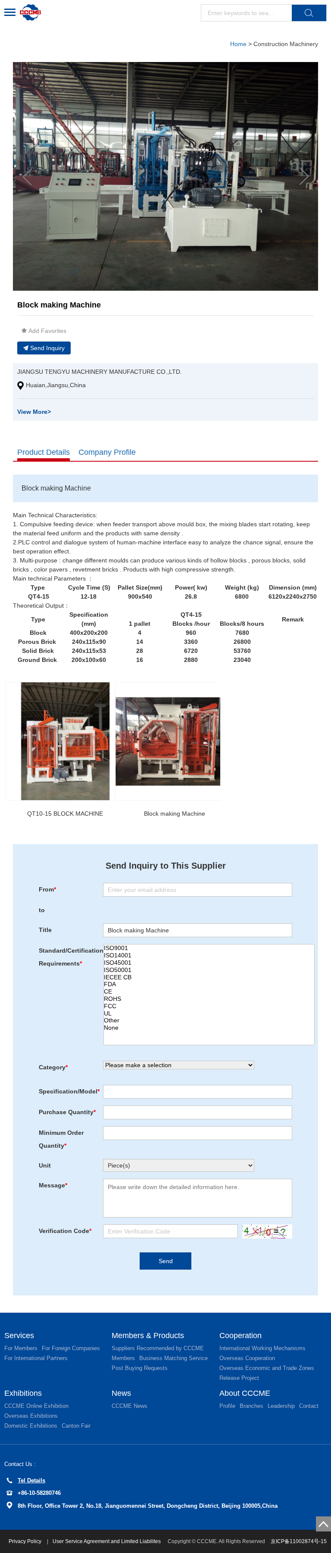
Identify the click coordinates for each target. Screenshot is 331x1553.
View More (34, 411)
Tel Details (31, 1480)
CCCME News (129, 1406)
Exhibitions (23, 1393)
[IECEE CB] (209, 977)
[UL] (209, 1013)
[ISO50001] (209, 970)
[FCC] (209, 1006)
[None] (209, 1027)
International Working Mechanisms (262, 1348)
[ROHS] (209, 999)
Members (123, 1358)
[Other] (209, 1020)
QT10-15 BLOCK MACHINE (65, 813)
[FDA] (209, 984)
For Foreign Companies (71, 1348)
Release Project (239, 1378)
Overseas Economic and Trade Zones (266, 1368)
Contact (309, 1406)
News (121, 1393)
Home (238, 43)
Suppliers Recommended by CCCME (158, 1348)
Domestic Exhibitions (30, 1426)
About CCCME (244, 1393)
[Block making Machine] (174, 741)
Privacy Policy (26, 1541)
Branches (251, 1406)
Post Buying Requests (140, 1368)
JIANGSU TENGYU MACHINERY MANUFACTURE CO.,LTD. (99, 371)
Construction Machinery (285, 43)
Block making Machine (174, 813)
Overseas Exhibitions (31, 1416)
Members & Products (148, 1335)
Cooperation (240, 1335)
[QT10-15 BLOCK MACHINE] (65, 741)
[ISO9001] (209, 948)
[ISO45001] (209, 962)
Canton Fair (76, 1426)
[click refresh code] (265, 1231)
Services (19, 1335)
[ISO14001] (209, 955)
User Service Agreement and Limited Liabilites (107, 1541)
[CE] (209, 991)
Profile (227, 1406)
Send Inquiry (47, 348)
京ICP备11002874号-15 (299, 1541)
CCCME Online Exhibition (36, 1406)
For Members (20, 1348)
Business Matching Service (173, 1358)
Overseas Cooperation (247, 1358)
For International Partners (36, 1358)
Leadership (281, 1406)
